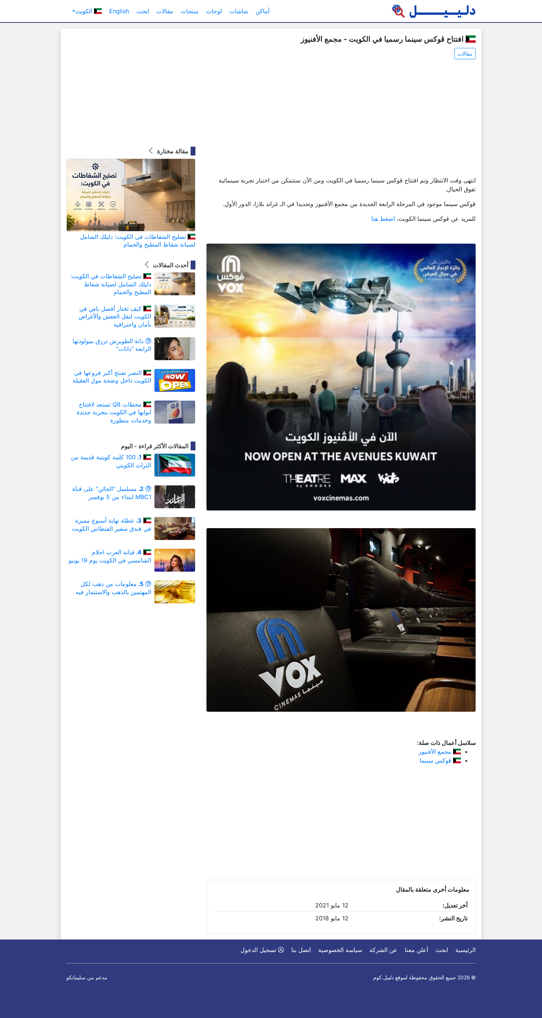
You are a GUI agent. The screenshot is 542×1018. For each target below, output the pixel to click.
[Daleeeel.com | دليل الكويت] (434, 11)
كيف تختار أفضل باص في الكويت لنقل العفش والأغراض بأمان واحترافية (115, 316)
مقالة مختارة (172, 151)
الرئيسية (465, 949)
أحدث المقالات (170, 265)
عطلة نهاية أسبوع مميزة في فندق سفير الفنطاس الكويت (111, 524)
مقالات (164, 11)
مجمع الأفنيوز (435, 751)
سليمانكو (76, 977)
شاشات (238, 11)
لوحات (214, 11)
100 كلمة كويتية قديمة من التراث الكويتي (111, 461)
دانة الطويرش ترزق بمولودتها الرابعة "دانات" (112, 345)
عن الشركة (383, 949)
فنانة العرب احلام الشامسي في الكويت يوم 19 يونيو (110, 556)
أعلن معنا (416, 949)
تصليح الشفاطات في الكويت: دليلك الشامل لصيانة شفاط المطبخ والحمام (137, 240)
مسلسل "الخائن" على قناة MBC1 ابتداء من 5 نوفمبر (111, 493)
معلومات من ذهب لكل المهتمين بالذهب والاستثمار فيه (113, 588)
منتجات (190, 11)
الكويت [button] (84, 11)
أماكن (263, 11)
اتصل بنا (301, 949)
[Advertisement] (341, 118)
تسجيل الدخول (259, 949)
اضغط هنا (383, 218)
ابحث (142, 11)
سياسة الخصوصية (340, 949)
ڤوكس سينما (436, 760)
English (119, 11)
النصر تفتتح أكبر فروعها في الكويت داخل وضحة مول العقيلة (112, 376)
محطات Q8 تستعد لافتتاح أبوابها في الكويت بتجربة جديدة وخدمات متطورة (114, 412)
